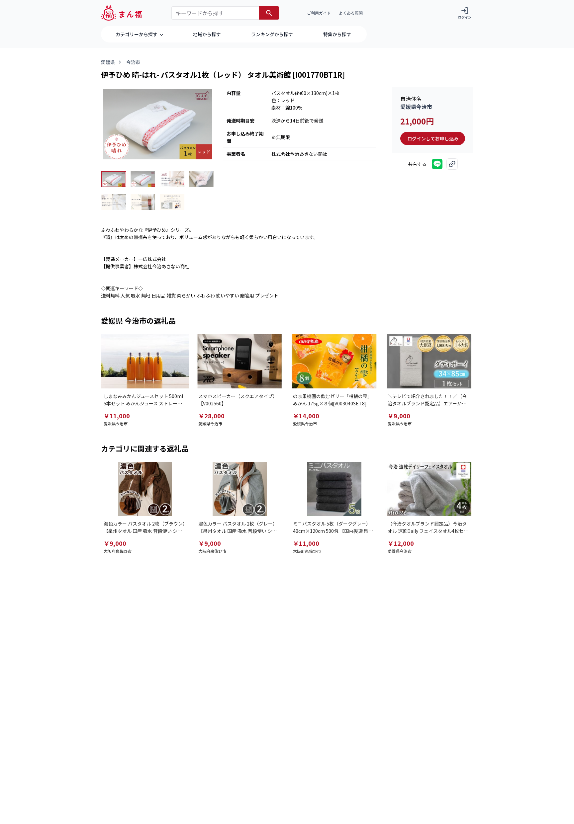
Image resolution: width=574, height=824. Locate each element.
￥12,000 (401, 543)
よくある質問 (351, 13)
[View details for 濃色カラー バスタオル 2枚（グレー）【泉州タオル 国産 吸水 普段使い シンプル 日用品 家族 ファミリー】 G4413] (240, 489)
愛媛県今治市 (416, 107)
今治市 (133, 62)
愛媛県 (108, 62)
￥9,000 (399, 415)
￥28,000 (211, 415)
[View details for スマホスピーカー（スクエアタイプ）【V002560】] (240, 361)
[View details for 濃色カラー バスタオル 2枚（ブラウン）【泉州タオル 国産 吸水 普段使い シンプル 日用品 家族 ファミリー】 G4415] (145, 489)
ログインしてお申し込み (432, 138)
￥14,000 (306, 415)
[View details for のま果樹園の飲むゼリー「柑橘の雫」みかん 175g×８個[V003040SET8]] (334, 361)
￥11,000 (117, 415)
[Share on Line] (437, 164)
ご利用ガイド (319, 13)
